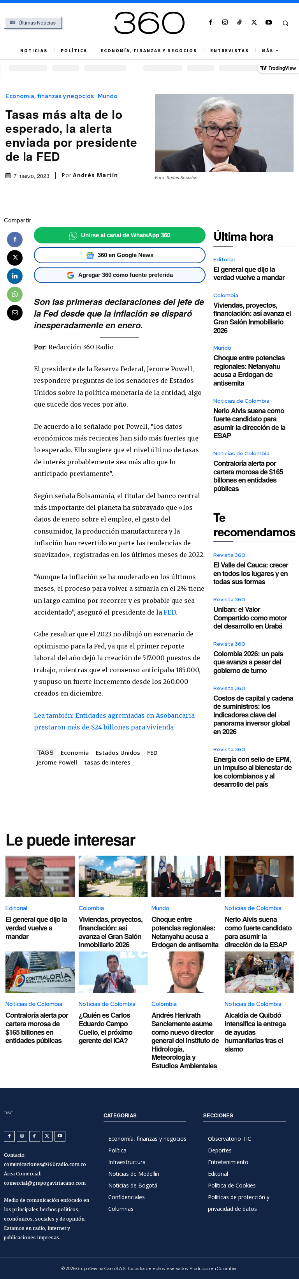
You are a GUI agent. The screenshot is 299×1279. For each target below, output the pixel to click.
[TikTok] (239, 23)
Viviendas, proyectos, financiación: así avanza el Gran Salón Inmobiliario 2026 (252, 317)
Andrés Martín (95, 175)
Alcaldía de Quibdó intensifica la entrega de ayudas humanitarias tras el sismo (255, 1032)
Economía (75, 752)
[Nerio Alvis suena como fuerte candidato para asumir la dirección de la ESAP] (259, 876)
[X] (254, 23)
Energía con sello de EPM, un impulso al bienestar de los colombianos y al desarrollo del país (252, 771)
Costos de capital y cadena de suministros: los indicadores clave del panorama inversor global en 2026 (253, 714)
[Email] (15, 313)
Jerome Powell (57, 762)
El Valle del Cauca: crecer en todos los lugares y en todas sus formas (250, 573)
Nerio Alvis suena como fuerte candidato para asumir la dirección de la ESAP (249, 423)
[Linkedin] (15, 276)
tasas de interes (107, 762)
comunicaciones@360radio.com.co (45, 1164)
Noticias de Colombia (241, 400)
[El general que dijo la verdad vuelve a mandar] (40, 876)
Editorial (224, 259)
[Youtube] (268, 23)
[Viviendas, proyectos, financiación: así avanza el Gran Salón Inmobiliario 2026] (113, 876)
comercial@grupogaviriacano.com (45, 1183)
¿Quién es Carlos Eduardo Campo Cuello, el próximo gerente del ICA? (105, 1027)
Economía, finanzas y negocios (49, 96)
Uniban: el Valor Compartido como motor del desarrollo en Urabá (250, 617)
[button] (285, 23)
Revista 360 (229, 554)
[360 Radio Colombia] (149, 23)
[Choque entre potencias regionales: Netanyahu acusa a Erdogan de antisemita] (186, 876)
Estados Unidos (118, 752)
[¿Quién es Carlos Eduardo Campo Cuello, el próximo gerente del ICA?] (113, 972)
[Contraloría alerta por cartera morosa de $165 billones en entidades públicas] (40, 972)
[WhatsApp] (15, 294)
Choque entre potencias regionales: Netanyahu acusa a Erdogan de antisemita (249, 370)
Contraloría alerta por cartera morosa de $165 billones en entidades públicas (248, 475)
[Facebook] (210, 23)
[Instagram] (225, 23)
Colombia (225, 295)
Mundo (108, 96)
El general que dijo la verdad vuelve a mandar (249, 273)
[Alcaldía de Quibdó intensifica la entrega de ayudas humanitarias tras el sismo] (259, 972)
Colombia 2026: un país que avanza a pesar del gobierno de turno (248, 661)
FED (170, 612)
